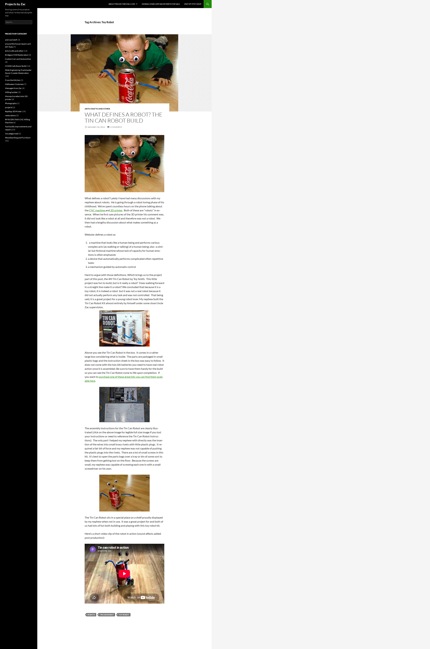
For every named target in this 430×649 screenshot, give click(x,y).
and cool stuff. (11, 40)
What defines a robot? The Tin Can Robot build (123, 117)
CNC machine (97, 210)
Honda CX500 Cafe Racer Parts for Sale (161, 4)
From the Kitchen (12, 80)
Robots (91, 615)
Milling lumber (11, 92)
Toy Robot (124, 615)
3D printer (116, 210)
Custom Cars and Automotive (18, 59)
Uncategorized (11, 133)
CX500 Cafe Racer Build (15, 66)
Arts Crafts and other (97, 108)
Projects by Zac (15, 4)
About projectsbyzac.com (122, 4)
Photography (11, 103)
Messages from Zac (13, 88)
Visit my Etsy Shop (192, 4)
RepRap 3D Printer (13, 111)
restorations (10, 115)
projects (8, 107)
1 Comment (116, 127)
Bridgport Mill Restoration (16, 55)
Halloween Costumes (14, 84)
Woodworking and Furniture (17, 137)
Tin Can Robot (107, 615)
